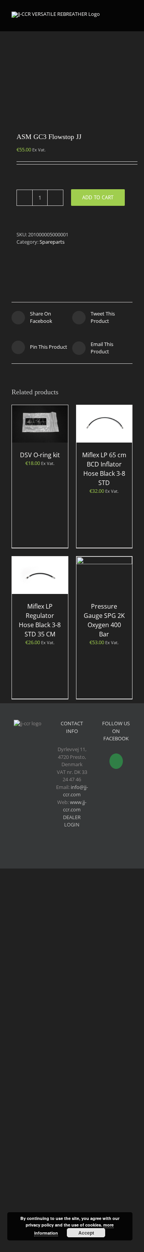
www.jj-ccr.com (74, 806)
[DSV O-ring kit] (40, 424)
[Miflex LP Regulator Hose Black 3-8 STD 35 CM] (40, 575)
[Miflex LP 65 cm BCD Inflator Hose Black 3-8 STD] (104, 424)
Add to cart (98, 197)
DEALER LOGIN (72, 821)
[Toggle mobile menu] (129, 16)
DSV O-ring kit (40, 455)
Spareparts (52, 241)
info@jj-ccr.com (75, 791)
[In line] (72, 71)
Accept (86, 1232)
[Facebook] (116, 761)
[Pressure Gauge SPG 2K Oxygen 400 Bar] (104, 575)
